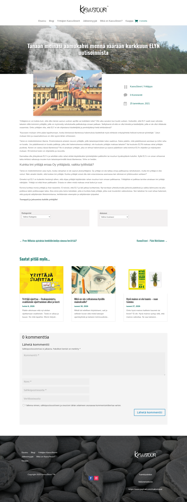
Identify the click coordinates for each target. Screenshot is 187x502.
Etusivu (42, 21)
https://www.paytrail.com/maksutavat (145, 489)
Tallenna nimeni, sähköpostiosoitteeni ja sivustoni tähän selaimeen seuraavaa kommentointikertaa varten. (73, 405)
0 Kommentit (136, 95)
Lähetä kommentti (149, 412)
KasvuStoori (136, 86)
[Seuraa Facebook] (91, 478)
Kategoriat (26, 213)
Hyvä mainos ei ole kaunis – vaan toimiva (142, 300)
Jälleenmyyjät (90, 21)
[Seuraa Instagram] (96, 478)
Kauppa (129, 21)
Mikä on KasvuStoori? (111, 21)
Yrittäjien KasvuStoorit (68, 21)
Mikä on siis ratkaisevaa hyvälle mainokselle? (89, 300)
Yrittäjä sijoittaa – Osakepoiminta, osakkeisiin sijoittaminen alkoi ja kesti (41, 300)
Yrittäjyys (148, 86)
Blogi (51, 21)
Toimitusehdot (145, 474)
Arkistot (103, 213)
